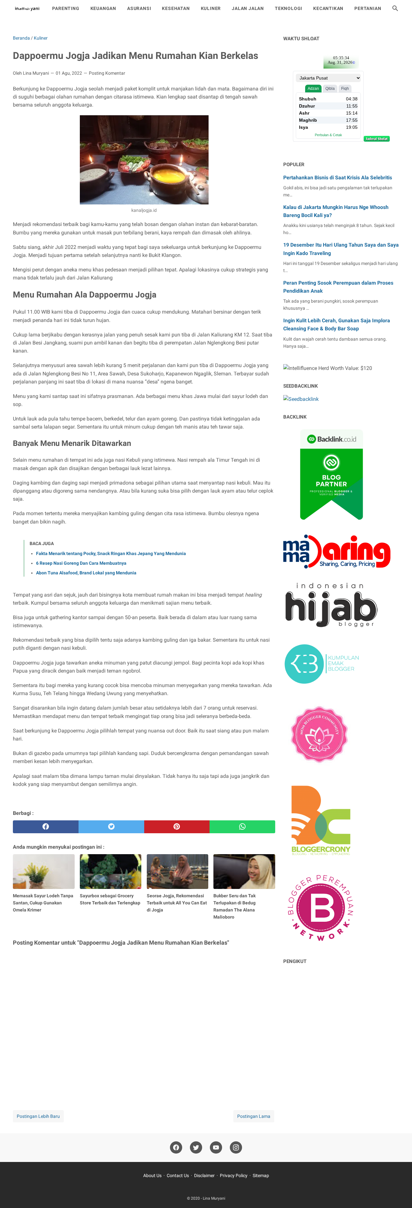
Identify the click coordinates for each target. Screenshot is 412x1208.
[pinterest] (177, 826)
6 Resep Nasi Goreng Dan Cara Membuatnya (81, 563)
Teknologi (288, 8)
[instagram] (236, 1147)
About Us (152, 1175)
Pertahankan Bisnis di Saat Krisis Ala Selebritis (337, 178)
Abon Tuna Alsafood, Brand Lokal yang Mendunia (86, 572)
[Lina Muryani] (26, 8)
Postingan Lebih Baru (38, 1116)
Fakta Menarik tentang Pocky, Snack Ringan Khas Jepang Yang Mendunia (111, 553)
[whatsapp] (242, 826)
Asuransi (139, 8)
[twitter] (111, 826)
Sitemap (261, 1175)
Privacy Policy (234, 1175)
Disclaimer (204, 1175)
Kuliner (211, 8)
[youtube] (216, 1147)
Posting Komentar (107, 73)
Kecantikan (328, 8)
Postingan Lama (253, 1116)
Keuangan (103, 8)
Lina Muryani (214, 1198)
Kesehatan (176, 8)
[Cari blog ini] (395, 8)
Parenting (65, 8)
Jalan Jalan (248, 8)
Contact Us (178, 1175)
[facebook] (46, 826)
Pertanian (367, 8)
